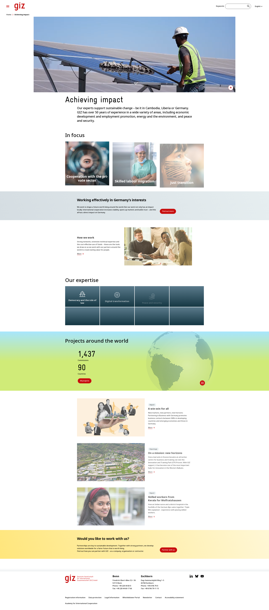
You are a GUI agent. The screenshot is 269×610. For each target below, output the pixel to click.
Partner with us (169, 550)
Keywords (220, 6)
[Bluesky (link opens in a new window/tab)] (196, 577)
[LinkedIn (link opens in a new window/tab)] (191, 577)
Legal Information (112, 597)
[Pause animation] (230, 87)
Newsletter (147, 597)
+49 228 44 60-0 (125, 586)
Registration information (75, 597)
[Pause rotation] (202, 382)
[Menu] (8, 6)
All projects (84, 381)
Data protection (95, 597)
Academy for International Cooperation (81, 603)
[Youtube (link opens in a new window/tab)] (202, 577)
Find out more (169, 212)
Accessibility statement (174, 597)
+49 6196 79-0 (152, 586)
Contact (158, 597)
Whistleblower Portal (131, 597)
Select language (259, 6)
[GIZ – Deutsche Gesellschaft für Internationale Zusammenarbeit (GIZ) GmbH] (20, 6)
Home (8, 14)
